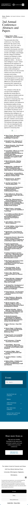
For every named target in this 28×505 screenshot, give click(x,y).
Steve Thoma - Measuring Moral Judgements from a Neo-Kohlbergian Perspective (13, 137)
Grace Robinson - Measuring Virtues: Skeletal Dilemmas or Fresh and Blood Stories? (13, 298)
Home (3, 16)
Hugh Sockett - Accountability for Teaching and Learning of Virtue (13, 336)
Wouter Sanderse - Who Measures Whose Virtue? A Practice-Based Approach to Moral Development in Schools (14, 304)
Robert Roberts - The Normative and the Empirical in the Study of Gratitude (14, 293)
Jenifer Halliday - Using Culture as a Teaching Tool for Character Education (13, 227)
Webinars (9, 399)
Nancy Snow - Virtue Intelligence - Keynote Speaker (14, 36)
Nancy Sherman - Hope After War (14, 324)
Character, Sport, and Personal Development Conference (13, 413)
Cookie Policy (10, 503)
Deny (14, 495)
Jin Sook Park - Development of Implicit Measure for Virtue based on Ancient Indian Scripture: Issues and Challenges (14, 286)
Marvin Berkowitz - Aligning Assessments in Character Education (12, 162)
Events (8, 16)
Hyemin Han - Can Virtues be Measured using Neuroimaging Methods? (13, 233)
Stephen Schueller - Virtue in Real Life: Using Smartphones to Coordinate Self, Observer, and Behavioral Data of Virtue (13, 311)
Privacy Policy (17, 503)
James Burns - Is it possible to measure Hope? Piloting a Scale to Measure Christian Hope (14, 174)
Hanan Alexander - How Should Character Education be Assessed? (13, 146)
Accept (14, 491)
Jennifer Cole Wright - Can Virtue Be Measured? (13, 183)
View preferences (14, 499)
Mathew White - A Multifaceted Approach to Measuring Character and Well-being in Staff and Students (13, 363)
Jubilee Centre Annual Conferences (11, 403)
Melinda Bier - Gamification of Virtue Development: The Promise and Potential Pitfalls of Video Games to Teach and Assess (14, 168)
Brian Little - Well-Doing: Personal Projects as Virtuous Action (13, 274)
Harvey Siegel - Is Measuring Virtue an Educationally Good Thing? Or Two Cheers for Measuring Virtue (13, 330)
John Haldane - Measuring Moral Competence (13, 222)
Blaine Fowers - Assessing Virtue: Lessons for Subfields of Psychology (14, 210)
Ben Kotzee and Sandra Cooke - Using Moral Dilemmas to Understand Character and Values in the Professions (14, 262)
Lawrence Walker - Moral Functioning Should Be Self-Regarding (13, 352)
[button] (26, 477)
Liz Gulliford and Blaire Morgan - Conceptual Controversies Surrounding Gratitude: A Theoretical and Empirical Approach (14, 216)
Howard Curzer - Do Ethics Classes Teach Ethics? (13, 179)
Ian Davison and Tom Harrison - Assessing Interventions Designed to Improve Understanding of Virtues (13, 189)
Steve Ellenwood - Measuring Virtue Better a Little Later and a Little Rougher (13, 195)
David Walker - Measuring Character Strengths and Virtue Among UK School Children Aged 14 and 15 (13, 346)
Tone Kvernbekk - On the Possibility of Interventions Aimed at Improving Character (12, 269)
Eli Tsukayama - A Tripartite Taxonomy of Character (13, 341)
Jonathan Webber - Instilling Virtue (13, 357)
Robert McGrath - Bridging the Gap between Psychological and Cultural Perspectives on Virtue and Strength (13, 280)
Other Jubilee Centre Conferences (11, 408)
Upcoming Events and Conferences (11, 395)
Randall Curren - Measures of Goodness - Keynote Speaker (14, 141)
